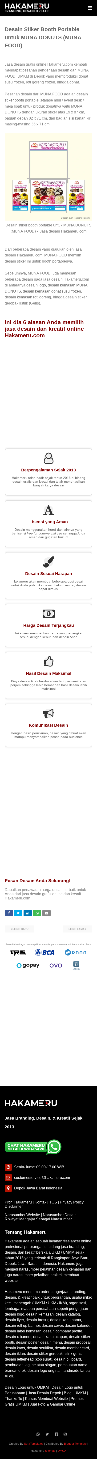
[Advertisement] (48, 391)
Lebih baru (20, 929)
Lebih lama (77, 929)
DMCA (62, 1450)
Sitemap (50, 1450)
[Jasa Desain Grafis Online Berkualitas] (27, 8)
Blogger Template (75, 1443)
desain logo (36, 285)
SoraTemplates (33, 1443)
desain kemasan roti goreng (28, 297)
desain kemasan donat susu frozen (52, 291)
